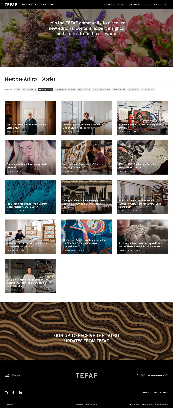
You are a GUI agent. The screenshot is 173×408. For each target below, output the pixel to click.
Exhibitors (109, 5)
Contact (146, 392)
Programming (133, 89)
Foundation (134, 5)
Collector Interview (101, 89)
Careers (157, 392)
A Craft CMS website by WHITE (86, 404)
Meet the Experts (29, 89)
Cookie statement (134, 404)
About (157, 5)
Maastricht (30, 5)
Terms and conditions (161, 404)
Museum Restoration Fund (65, 89)
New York (47, 5)
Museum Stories (84, 89)
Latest (17, 89)
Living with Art (119, 89)
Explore (120, 5)
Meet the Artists (45, 89)
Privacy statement (147, 404)
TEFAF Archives (148, 89)
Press (146, 5)
